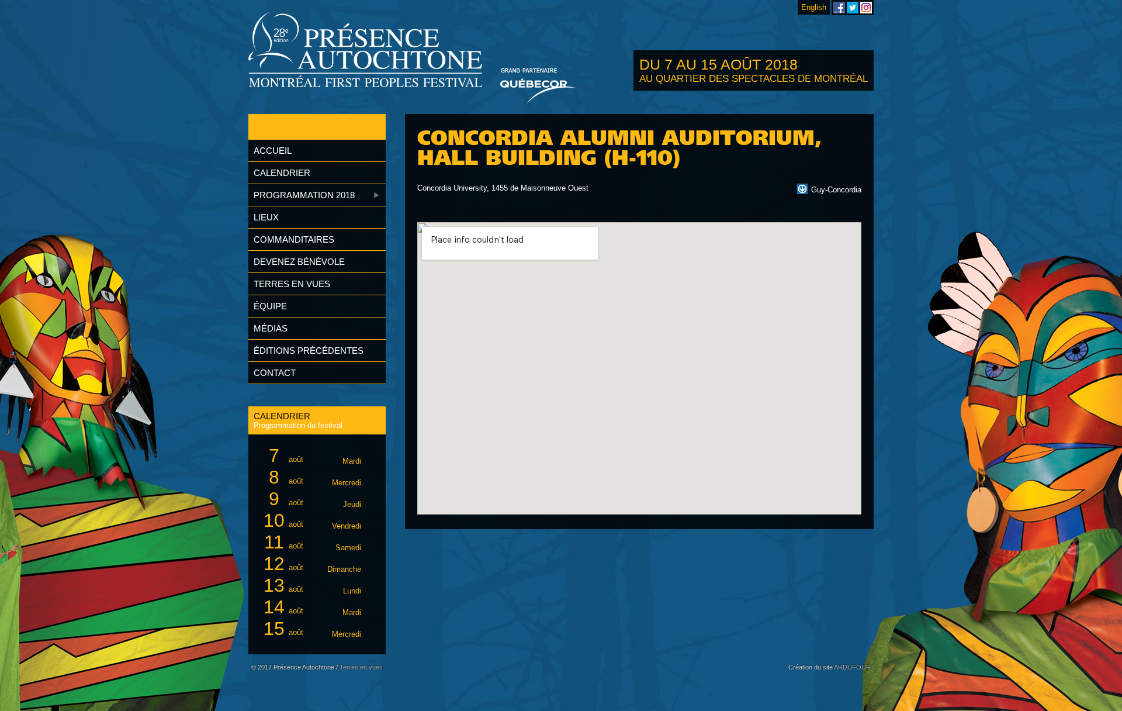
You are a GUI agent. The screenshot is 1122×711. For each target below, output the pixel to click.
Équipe (270, 306)
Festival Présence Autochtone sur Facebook (839, 7)
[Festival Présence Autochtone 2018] (365, 50)
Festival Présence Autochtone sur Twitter (852, 7)
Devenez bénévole (299, 262)
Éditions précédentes (308, 351)
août (315, 455)
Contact (275, 373)
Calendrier (282, 173)
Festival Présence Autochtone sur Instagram (866, 7)
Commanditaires (294, 239)
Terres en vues (292, 284)
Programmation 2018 (304, 195)
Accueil (273, 151)
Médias (271, 328)
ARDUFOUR (852, 667)
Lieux (266, 217)
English (813, 7)
